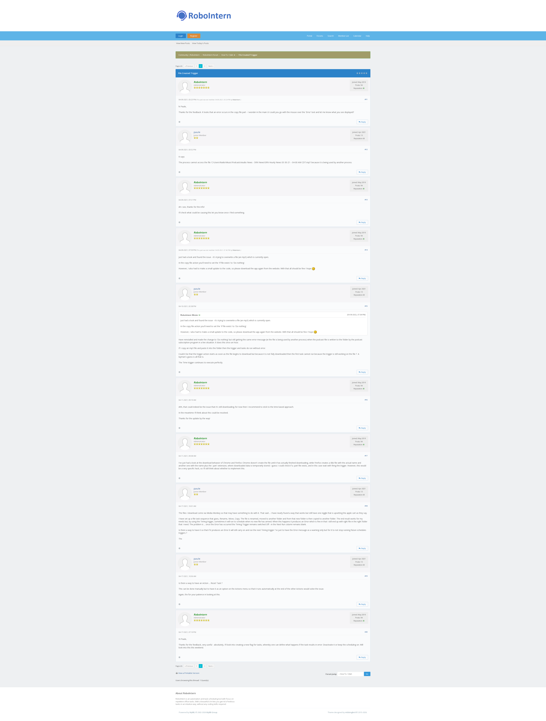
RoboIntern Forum (210, 55)
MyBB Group (211, 712)
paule (197, 132)
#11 (366, 99)
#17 (366, 456)
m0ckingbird (350, 712)
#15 (366, 306)
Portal (309, 36)
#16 (366, 400)
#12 (366, 149)
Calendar (357, 36)
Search (331, 36)
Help (368, 36)
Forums (320, 36)
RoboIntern (236, 100)
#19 (366, 576)
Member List (343, 36)
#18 (366, 506)
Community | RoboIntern (189, 55)
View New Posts (183, 43)
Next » (210, 66)
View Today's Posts (200, 43)
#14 (366, 250)
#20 (366, 632)
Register (193, 36)
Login (180, 36)
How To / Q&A (227, 55)
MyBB (192, 712)
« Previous (189, 66)
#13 (366, 200)
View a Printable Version (188, 673)
